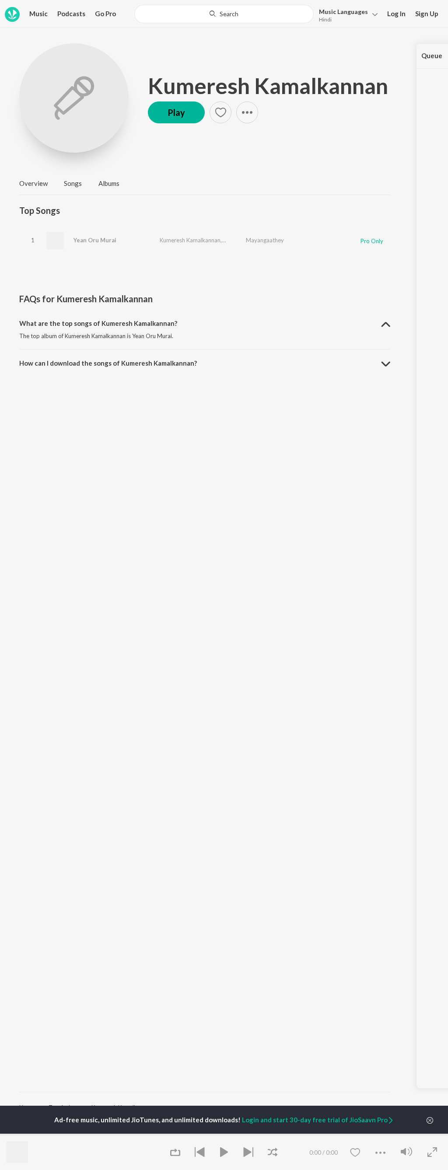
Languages (343, 11)
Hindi (325, 19)
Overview (33, 183)
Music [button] (38, 13)
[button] (346, 14)
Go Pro (105, 13)
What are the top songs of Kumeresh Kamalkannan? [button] (98, 323)
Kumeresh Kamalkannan (268, 86)
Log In (396, 13)
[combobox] (224, 14)
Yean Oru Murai (95, 240)
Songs (73, 183)
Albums (108, 183)
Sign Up (426, 13)
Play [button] (176, 112)
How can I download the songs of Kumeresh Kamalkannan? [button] (108, 363)
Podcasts (71, 13)
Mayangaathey (265, 240)
